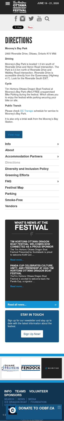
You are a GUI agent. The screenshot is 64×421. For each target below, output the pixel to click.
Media (32, 399)
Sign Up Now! (32, 334)
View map (14, 134)
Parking (10, 194)
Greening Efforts (17, 175)
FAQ (8, 181)
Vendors (11, 206)
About (9, 150)
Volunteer (38, 391)
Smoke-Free (14, 200)
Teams (20, 391)
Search (9, 399)
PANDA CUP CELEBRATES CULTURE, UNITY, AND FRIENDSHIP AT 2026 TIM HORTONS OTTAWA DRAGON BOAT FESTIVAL (32, 269)
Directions (12, 162)
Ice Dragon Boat (15, 402)
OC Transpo (26, 110)
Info (8, 144)
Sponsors (13, 395)
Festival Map (14, 187)
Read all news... (17, 304)
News (21, 399)
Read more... (17, 259)
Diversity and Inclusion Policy (27, 169)
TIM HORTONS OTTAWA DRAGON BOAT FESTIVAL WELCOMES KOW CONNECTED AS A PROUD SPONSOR (31, 244)
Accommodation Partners (23, 156)
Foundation (38, 402)
